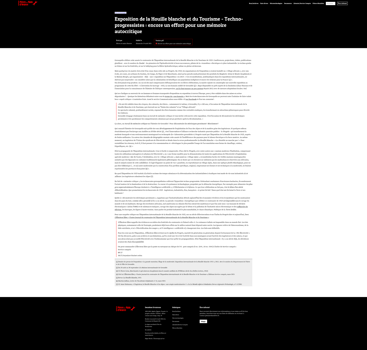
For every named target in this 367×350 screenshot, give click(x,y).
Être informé (342, 3)
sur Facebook (191, 99)
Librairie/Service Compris (302, 3)
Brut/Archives (253, 3)
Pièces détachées (318, 3)
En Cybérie (148, 330)
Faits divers (264, 3)
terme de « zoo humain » (175, 96)
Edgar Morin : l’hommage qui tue (154, 338)
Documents (288, 3)
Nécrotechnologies (276, 3)
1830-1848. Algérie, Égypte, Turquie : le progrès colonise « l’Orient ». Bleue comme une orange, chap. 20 (156, 314)
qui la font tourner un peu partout (189, 88)
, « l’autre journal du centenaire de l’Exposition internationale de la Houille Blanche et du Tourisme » (162, 217)
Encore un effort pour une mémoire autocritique (174, 44)
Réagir (203, 321)
